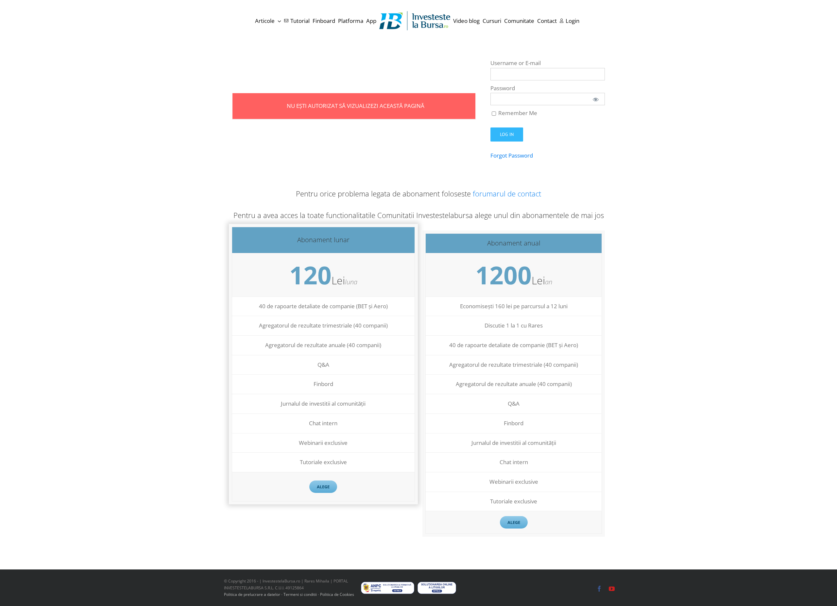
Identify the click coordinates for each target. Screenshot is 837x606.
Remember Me (517, 113)
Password (502, 88)
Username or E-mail (515, 63)
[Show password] (596, 99)
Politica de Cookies (337, 594)
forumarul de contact (507, 193)
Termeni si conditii (300, 594)
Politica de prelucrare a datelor (252, 594)
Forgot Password (511, 155)
